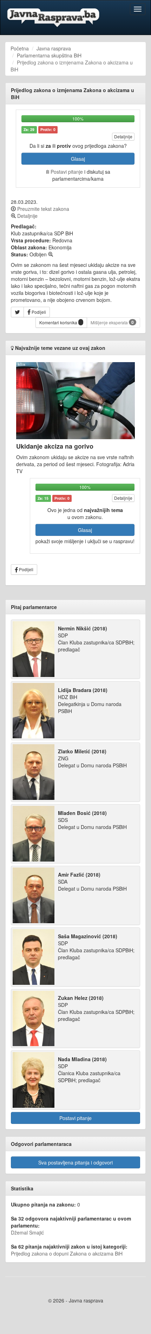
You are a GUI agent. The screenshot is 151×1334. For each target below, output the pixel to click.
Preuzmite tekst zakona (42, 208)
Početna (20, 48)
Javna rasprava (54, 48)
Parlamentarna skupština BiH (49, 55)
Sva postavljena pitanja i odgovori (75, 1162)
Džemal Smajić (27, 1232)
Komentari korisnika (58, 322)
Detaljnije (123, 136)
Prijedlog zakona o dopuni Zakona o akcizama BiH (67, 1253)
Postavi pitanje (67, 171)
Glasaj (78, 158)
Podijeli (38, 312)
